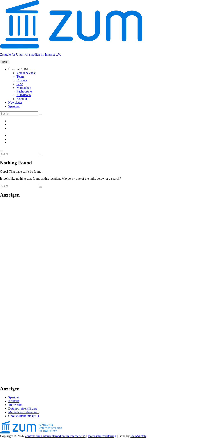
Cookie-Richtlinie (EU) (23, 416)
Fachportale (24, 91)
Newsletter (15, 102)
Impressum (15, 404)
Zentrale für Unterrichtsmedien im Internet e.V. (30, 54)
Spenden (14, 106)
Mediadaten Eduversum (23, 412)
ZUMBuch (23, 95)
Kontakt (21, 99)
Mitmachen (23, 87)
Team (20, 76)
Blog (19, 84)
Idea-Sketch (138, 436)
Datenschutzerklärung (22, 408)
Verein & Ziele (26, 73)
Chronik (21, 80)
